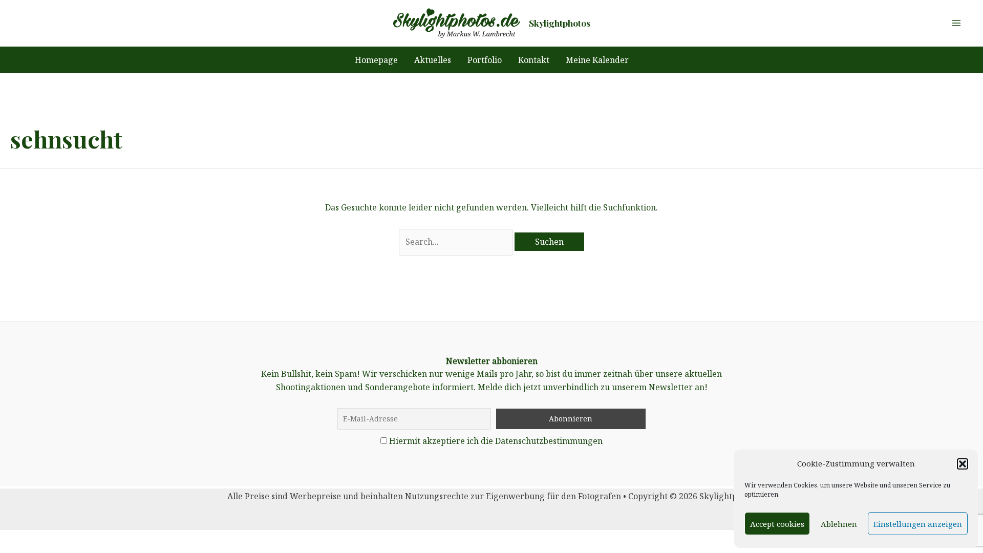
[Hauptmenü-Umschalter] (956, 23)
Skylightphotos (559, 23)
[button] (962, 464)
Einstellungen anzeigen (917, 524)
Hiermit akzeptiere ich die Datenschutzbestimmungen (496, 440)
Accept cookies (777, 524)
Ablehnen (839, 524)
